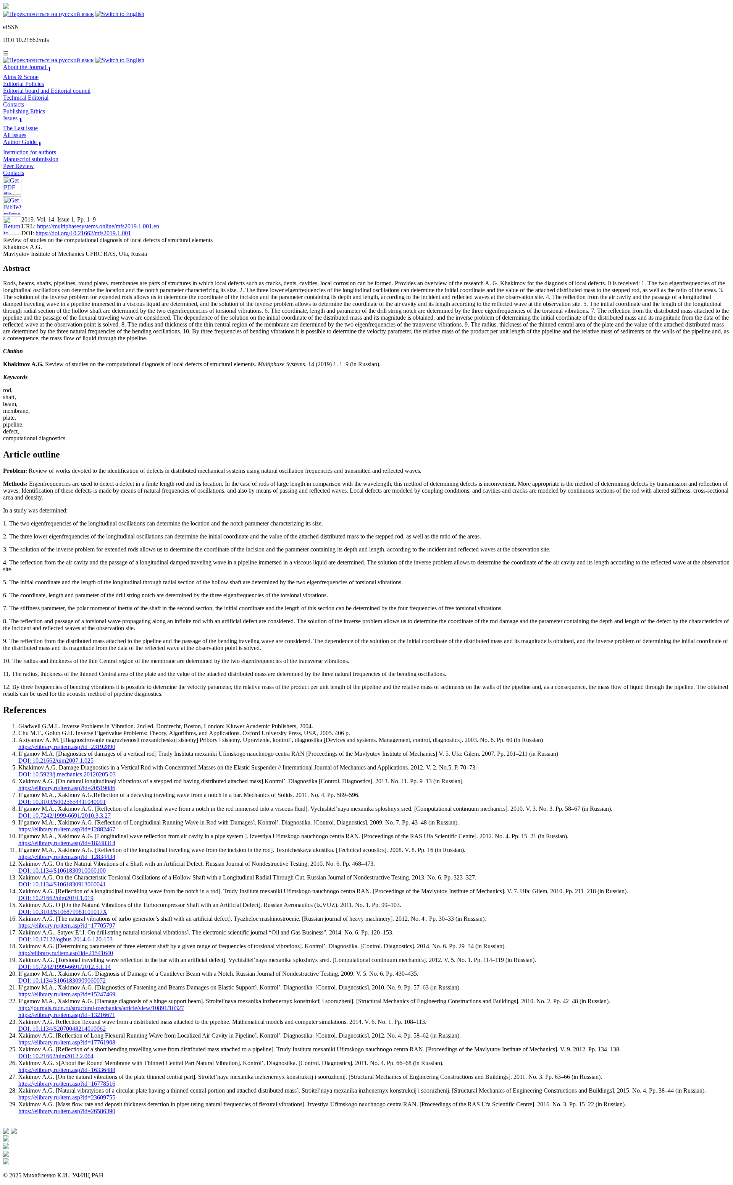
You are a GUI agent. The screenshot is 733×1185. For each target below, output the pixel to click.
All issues (14, 135)
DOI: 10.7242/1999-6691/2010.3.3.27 (64, 815)
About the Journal (27, 67)
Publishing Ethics (24, 111)
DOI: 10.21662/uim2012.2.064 (56, 1056)
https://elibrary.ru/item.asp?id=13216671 (66, 1015)
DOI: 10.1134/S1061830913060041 (62, 884)
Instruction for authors (29, 152)
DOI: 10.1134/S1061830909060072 (62, 980)
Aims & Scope (21, 77)
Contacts (13, 104)
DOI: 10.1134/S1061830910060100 (62, 870)
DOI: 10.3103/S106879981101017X (62, 912)
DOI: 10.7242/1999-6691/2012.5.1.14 (64, 967)
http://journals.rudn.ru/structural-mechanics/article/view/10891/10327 (101, 1008)
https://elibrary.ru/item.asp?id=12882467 (66, 829)
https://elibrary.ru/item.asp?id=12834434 (66, 857)
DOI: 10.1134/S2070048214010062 (62, 1028)
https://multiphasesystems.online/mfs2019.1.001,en (98, 226)
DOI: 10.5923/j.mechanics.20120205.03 (67, 774)
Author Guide (22, 142)
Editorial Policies (23, 84)
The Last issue (20, 128)
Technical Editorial (25, 97)
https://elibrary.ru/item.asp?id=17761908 (66, 1042)
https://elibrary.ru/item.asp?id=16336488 (66, 1070)
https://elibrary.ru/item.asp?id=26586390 (66, 1111)
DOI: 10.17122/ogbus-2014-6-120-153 (65, 939)
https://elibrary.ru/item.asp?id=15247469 (66, 994)
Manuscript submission (30, 159)
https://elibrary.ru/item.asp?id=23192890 (66, 747)
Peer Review (18, 166)
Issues (12, 118)
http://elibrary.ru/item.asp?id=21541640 (65, 953)
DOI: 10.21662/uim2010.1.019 (56, 898)
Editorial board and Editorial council (46, 90)
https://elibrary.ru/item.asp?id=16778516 (66, 1083)
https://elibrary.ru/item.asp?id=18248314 (66, 843)
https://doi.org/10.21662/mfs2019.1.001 (83, 233)
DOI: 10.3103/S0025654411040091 (62, 802)
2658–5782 (34, 27)
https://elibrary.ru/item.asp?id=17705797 (66, 925)
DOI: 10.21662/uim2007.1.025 (56, 760)
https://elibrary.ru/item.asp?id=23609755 (66, 1097)
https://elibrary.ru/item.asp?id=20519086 (66, 788)
